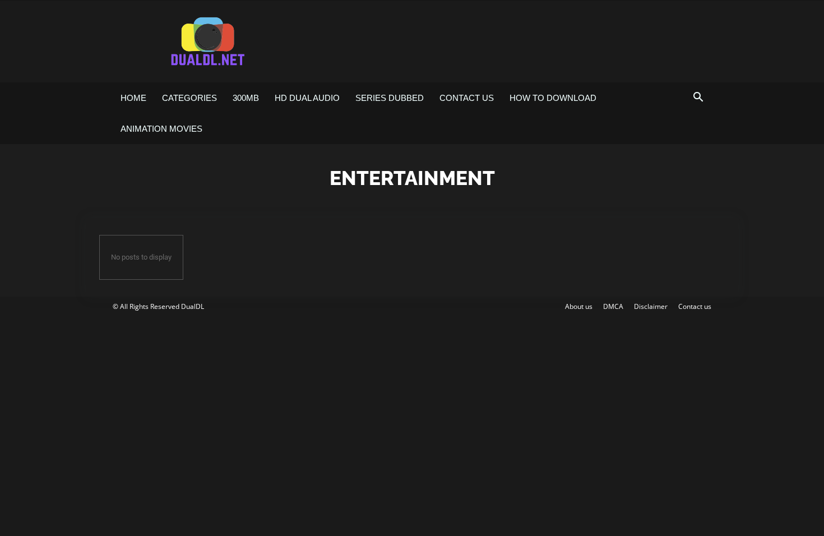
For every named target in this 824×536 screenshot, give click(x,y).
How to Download (553, 98)
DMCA (613, 306)
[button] (697, 98)
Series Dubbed (389, 98)
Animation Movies (161, 128)
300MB (246, 98)
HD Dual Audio (307, 98)
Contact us (466, 98)
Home (133, 98)
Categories (189, 98)
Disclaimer (651, 306)
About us (578, 306)
